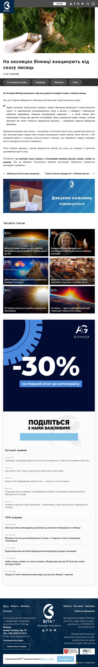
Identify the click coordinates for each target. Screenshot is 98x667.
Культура (7, 611)
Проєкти (67, 606)
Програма (90, 606)
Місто (6, 606)
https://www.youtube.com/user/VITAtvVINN (49, 196)
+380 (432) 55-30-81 (17, 633)
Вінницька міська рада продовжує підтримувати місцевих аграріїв (24, 173)
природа (41, 82)
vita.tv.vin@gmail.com (20, 636)
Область (15, 606)
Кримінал (25, 606)
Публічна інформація (85, 611)
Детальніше (49, 459)
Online (59, 3)
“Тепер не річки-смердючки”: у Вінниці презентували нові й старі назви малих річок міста (69, 173)
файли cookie (47, 659)
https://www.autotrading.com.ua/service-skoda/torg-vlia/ (49, 365)
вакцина (59, 82)
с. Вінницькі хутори (17, 82)
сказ (76, 82)
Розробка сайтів (90, 663)
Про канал (78, 606)
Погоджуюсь (65, 659)
